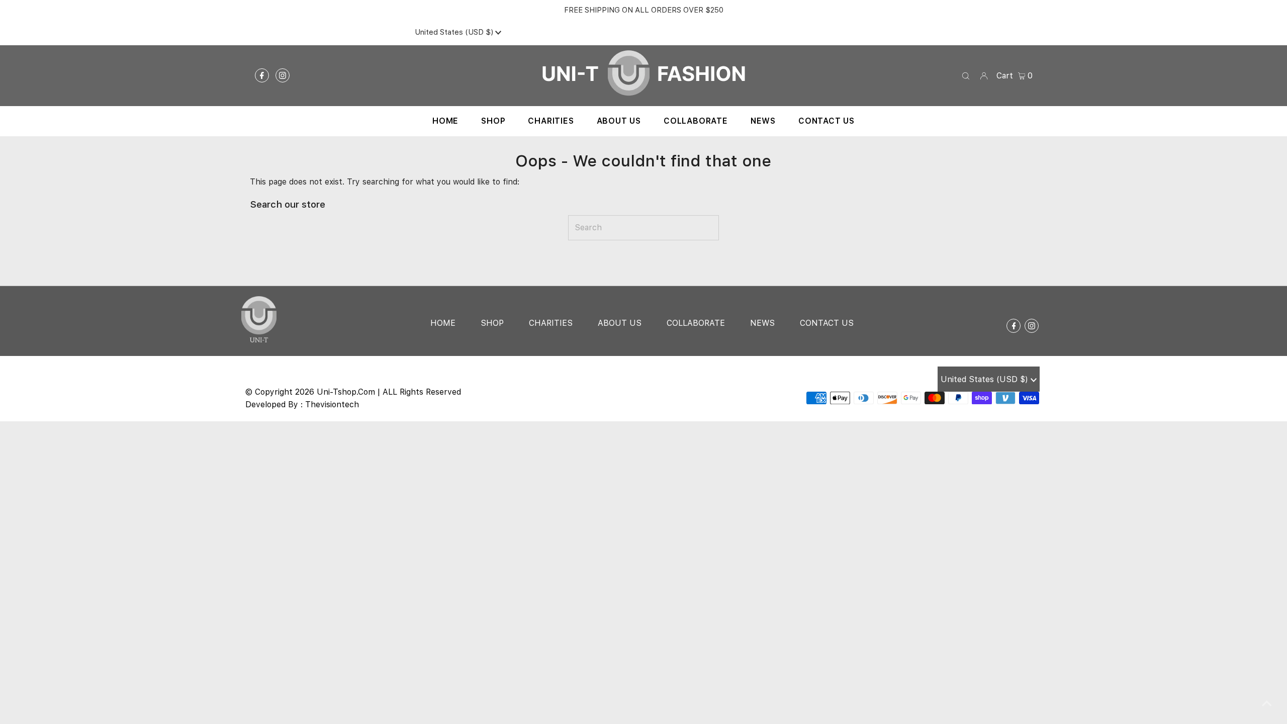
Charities (551, 323)
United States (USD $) (455, 32)
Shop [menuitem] (493, 121)
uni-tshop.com (346, 392)
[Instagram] (282, 75)
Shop (492, 323)
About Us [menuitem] (619, 121)
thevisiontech (332, 404)
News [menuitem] (763, 121)
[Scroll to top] (1267, 704)
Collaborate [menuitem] (696, 121)
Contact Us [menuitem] (826, 121)
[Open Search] (965, 75)
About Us (619, 323)
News (762, 323)
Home (442, 323)
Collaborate (696, 323)
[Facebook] (262, 75)
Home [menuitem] (445, 121)
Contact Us (827, 323)
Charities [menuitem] (551, 121)
